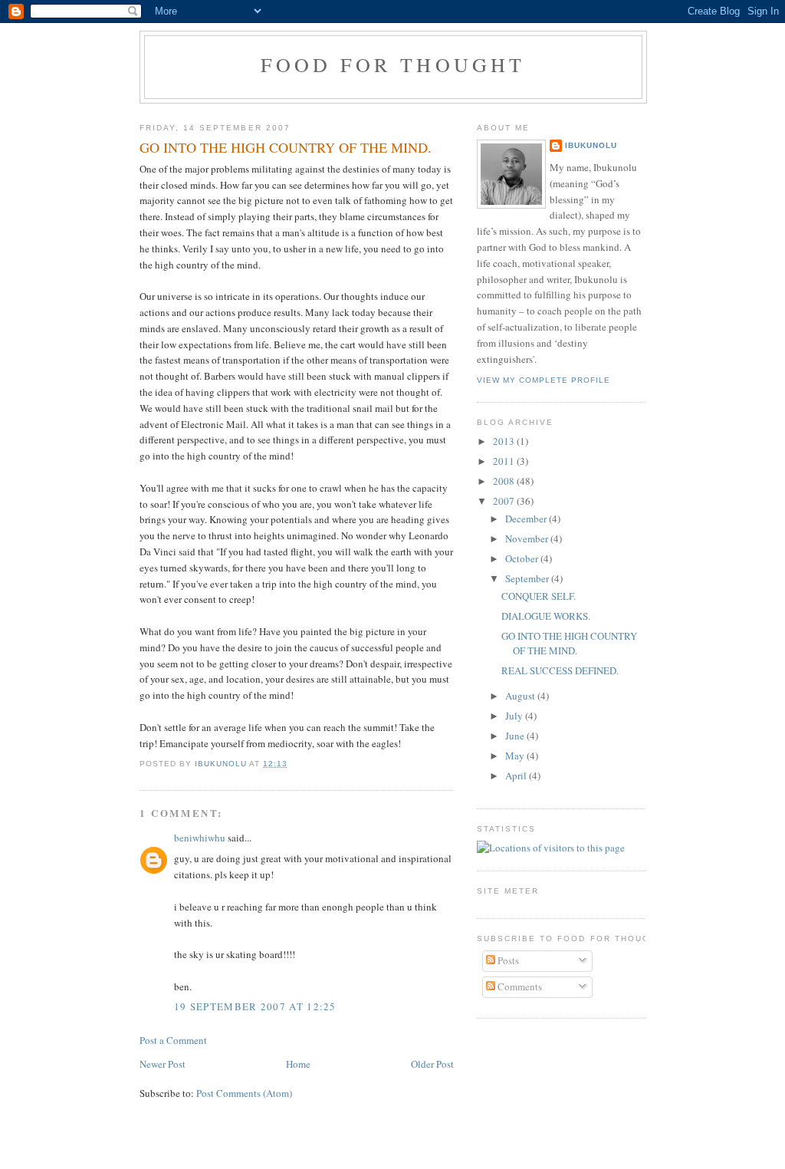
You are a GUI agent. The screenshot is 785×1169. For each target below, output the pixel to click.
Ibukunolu (591, 145)
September (528, 578)
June (516, 736)
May (516, 755)
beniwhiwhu (199, 838)
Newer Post (163, 1064)
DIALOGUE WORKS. (545, 616)
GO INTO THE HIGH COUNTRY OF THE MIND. (569, 643)
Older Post (432, 1064)
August (521, 696)
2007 (505, 501)
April (517, 775)
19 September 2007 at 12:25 (255, 1006)
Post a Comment (173, 1040)
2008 (505, 481)
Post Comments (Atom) (244, 1093)
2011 (505, 461)
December (527, 518)
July (515, 716)
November (527, 538)
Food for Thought (393, 64)
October (522, 558)
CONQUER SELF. (538, 596)
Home (298, 1064)
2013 (505, 441)
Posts (507, 960)
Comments (518, 986)
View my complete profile (543, 380)
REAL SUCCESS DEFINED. (560, 670)
